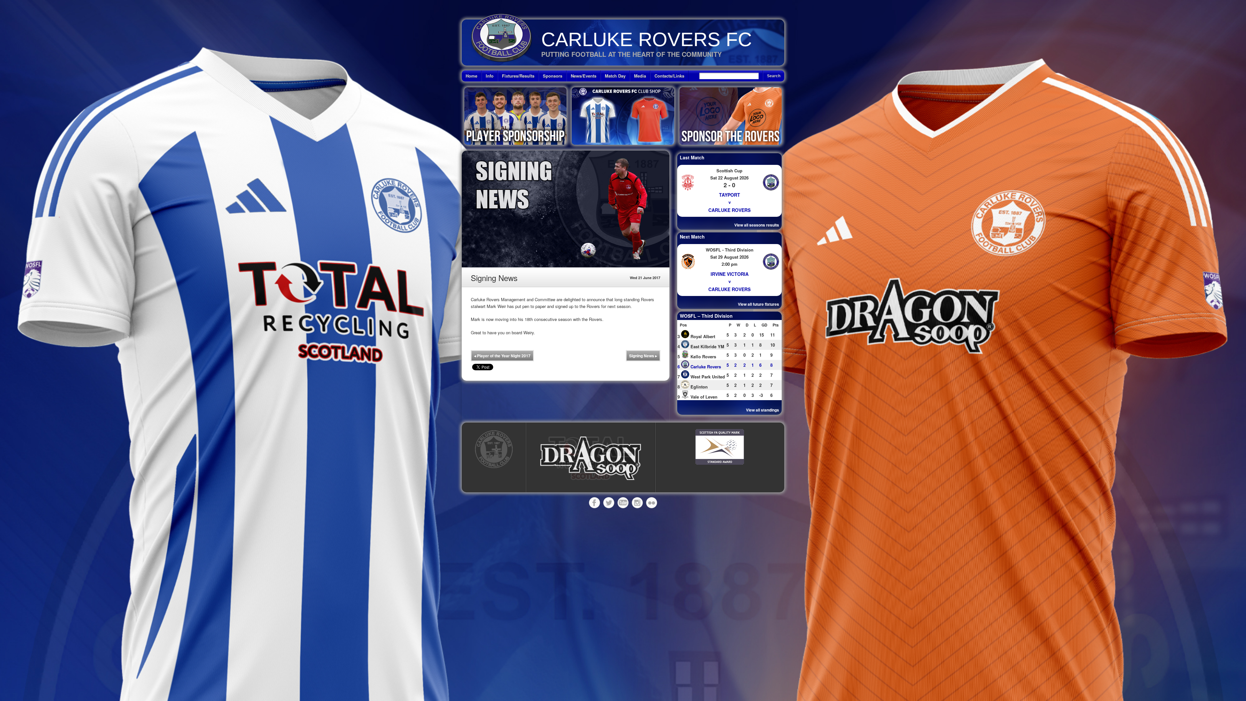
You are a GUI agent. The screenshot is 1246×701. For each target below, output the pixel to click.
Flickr (651, 503)
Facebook (594, 503)
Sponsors (552, 76)
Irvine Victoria (730, 274)
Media (640, 76)
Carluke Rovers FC (646, 39)
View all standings (762, 410)
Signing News (643, 356)
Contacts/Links (669, 76)
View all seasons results (756, 225)
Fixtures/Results (518, 76)
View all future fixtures (758, 304)
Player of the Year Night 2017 (502, 356)
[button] (590, 458)
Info (490, 76)
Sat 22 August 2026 (729, 178)
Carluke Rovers (729, 210)
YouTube (623, 503)
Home (471, 76)
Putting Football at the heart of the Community (631, 54)
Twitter (609, 503)
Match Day (615, 76)
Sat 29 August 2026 (729, 257)
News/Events (583, 76)
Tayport (729, 194)
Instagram (637, 503)
